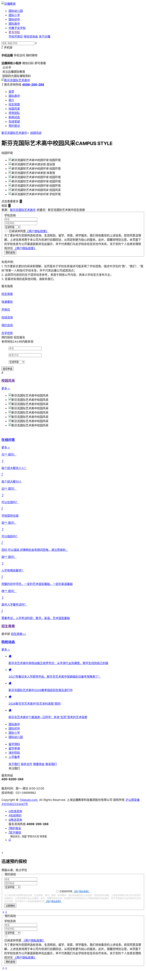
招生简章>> (18, 634)
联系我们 (51, 764)
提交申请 (7, 369)
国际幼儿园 (16, 11)
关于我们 (14, 764)
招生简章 (14, 104)
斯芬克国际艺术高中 (14, 133)
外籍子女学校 (17, 28)
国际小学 (14, 15)
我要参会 (39, 764)
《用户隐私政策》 (37, 231)
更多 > (5, 388)
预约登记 (14, 125)
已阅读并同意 (29, 231)
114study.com (28, 800)
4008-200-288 (33, 84)
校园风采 (14, 108)
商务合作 (26, 764)
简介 (11, 100)
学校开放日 (16, 36)
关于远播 (44, 36)
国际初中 (14, 19)
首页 (11, 91)
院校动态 (8, 642)
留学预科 (14, 744)
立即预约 (10, 906)
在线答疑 (14, 121)
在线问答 (8, 440)
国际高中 (14, 23)
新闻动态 (14, 117)
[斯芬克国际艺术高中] (15, 80)
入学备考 (14, 757)
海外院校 (14, 752)
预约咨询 (10, 252)
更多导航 (14, 32)
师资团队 (14, 113)
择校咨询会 (31, 36)
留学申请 (14, 748)
